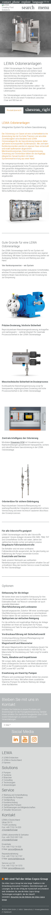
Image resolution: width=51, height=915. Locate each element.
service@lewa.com (16, 868)
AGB (20, 909)
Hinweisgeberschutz (42, 909)
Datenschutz (28, 909)
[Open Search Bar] (28, 7)
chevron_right (37, 109)
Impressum (8, 912)
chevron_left (12, 109)
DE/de (40, 1)
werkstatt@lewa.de (16, 859)
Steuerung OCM (17, 442)
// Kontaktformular (10, 830)
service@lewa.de (15, 849)
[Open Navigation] (43, 7)
